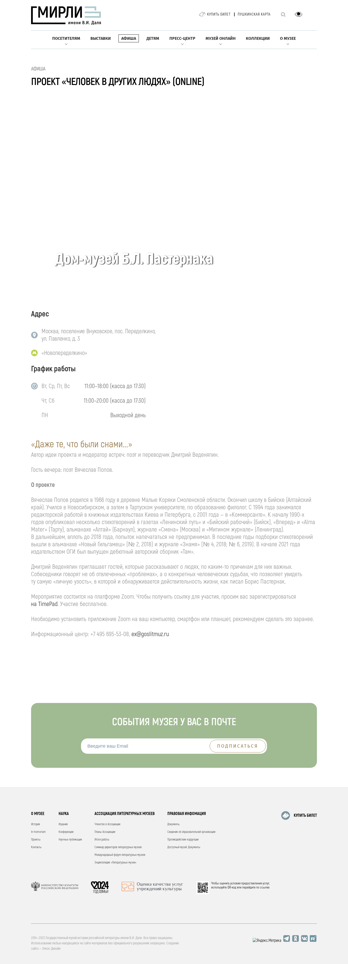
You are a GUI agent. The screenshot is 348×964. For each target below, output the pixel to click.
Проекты (36, 840)
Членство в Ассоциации (107, 824)
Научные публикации (70, 840)
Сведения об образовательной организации (191, 832)
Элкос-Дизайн (51, 948)
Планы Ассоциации (105, 832)
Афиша (128, 38)
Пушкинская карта (254, 14)
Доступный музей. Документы (183, 847)
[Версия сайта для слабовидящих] (298, 14)
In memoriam (38, 832)
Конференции (66, 832)
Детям (152, 38)
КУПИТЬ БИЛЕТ (305, 815)
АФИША (38, 69)
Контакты (36, 847)
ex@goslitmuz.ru (150, 634)
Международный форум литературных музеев (120, 855)
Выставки (100, 38)
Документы (173, 824)
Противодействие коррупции (182, 840)
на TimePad (44, 604)
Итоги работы (102, 840)
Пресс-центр (182, 38)
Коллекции (258, 38)
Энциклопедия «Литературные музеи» (115, 862)
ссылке (265, 887)
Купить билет (219, 14)
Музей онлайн (221, 38)
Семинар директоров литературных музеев (118, 847)
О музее (288, 38)
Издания (63, 824)
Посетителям (66, 38)
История (35, 824)
